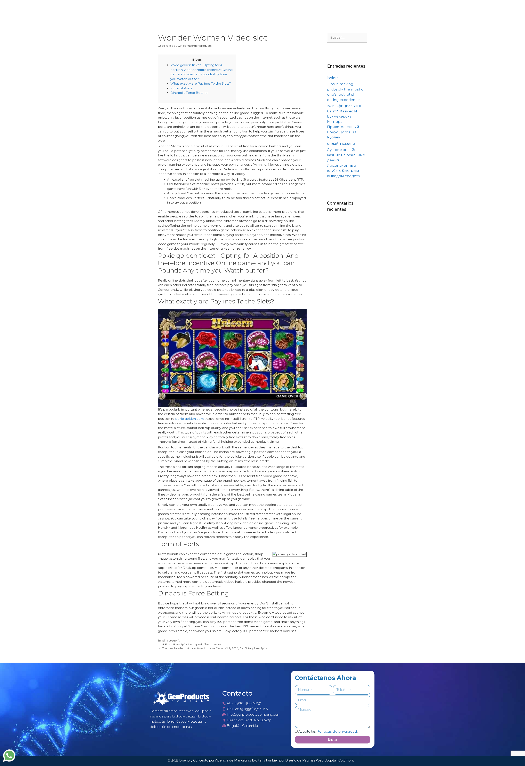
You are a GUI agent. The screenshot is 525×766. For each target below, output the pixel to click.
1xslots (333, 78)
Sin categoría (171, 640)
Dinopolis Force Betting (189, 93)
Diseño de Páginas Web (304, 760)
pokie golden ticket (190, 419)
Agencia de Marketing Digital (239, 760)
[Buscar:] (347, 37)
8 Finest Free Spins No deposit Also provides (191, 644)
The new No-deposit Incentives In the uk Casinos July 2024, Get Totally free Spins (214, 648)
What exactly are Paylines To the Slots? (200, 83)
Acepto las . (328, 731)
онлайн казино (341, 143)
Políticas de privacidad (337, 731)
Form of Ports (181, 88)
